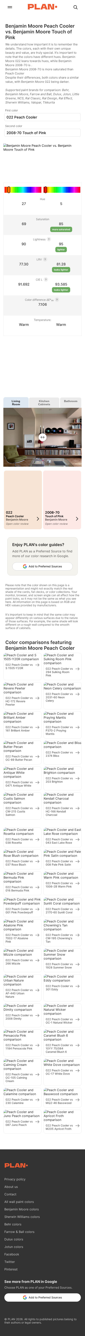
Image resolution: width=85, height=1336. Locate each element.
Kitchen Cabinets (44, 403)
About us (11, 1187)
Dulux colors (13, 1239)
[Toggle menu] (9, 7)
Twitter (9, 1262)
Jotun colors (13, 1247)
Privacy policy (15, 1179)
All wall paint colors (19, 1202)
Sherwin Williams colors (22, 1217)
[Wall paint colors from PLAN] (42, 7)
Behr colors (12, 1224)
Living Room (16, 403)
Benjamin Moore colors (21, 1209)
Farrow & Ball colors (19, 1232)
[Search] (75, 7)
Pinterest (11, 1269)
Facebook (11, 1254)
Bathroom (70, 401)
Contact (10, 1194)
